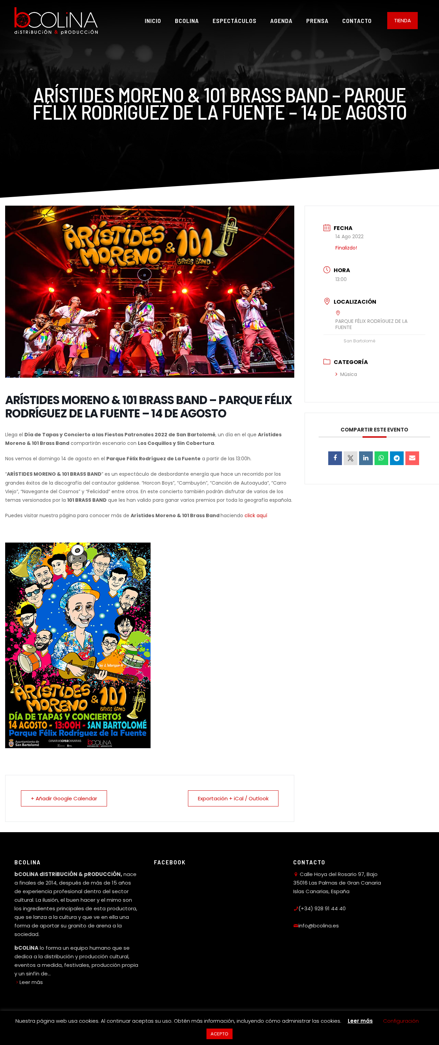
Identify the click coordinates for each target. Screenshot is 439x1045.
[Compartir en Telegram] (397, 458)
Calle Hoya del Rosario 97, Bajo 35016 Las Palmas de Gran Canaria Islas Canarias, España (337, 883)
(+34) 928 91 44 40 (322, 908)
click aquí (256, 515)
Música (348, 374)
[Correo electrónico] (412, 458)
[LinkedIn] (366, 458)
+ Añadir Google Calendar (64, 798)
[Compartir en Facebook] (335, 458)
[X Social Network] (350, 458)
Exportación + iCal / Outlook (233, 798)
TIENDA (402, 20)
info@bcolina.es (318, 925)
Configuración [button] (401, 1020)
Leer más (31, 982)
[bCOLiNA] (56, 20)
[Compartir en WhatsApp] (381, 458)
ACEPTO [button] (219, 1034)
